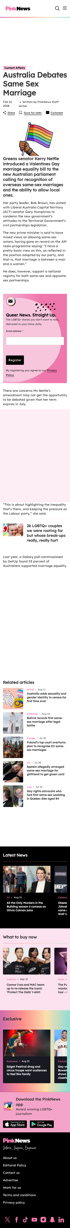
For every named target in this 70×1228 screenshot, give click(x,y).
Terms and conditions (19, 1195)
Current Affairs (14, 68)
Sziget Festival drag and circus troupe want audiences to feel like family (27, 1070)
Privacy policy (14, 1202)
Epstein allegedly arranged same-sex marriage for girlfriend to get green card (45, 770)
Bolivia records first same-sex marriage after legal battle (45, 721)
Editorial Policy (14, 1165)
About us (10, 1158)
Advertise (10, 1180)
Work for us (12, 1187)
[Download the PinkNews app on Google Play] (42, 1124)
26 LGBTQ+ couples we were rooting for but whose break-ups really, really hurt (46, 533)
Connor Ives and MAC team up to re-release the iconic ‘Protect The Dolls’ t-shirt (25, 988)
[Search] (57, 8)
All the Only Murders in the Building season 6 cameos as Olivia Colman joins (26, 906)
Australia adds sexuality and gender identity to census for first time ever (46, 697)
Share (11, 112)
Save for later (33, 112)
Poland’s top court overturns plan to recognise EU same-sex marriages (46, 746)
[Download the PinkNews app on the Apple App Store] (15, 1124)
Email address (19, 331)
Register (14, 360)
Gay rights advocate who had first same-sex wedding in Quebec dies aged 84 (46, 794)
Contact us (11, 1173)
